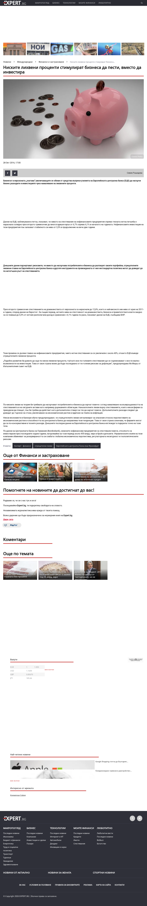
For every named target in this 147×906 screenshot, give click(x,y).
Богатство (101, 843)
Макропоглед (42, 3)
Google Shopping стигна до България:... (111, 761)
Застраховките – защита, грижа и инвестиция (52, 477)
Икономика (8, 836)
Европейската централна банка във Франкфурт (77, 446)
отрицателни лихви (43, 446)
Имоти (76, 840)
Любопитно (104, 3)
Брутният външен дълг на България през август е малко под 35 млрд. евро (55, 574)
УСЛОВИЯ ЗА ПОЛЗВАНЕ (40, 885)
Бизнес (56, 3)
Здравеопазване (10, 864)
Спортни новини (104, 872)
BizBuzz (100, 840)
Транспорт (8, 854)
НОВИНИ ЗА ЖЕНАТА (59, 872)
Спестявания (79, 843)
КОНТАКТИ (119, 885)
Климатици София (18, 795)
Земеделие (8, 861)
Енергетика (8, 843)
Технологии (69, 3)
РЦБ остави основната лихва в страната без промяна (19, 575)
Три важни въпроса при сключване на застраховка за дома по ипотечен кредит (90, 477)
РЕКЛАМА (88, 885)
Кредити (77, 836)
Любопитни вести (105, 833)
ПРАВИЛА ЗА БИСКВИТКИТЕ (67, 885)
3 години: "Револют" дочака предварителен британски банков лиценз (18, 477)
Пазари (30, 843)
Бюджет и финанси (11, 840)
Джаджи (53, 843)
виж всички (49, 669)
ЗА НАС (22, 885)
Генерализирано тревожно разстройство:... (113, 771)
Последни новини (11, 833)
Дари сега (8, 519)
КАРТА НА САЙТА (103, 885)
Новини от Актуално (16, 872)
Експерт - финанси (22, 446)
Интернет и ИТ (56, 836)
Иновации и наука (58, 847)
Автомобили (55, 840)
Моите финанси (87, 3)
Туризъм (7, 857)
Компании (31, 836)
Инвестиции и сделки (36, 840)
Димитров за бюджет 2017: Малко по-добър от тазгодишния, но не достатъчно (88, 575)
